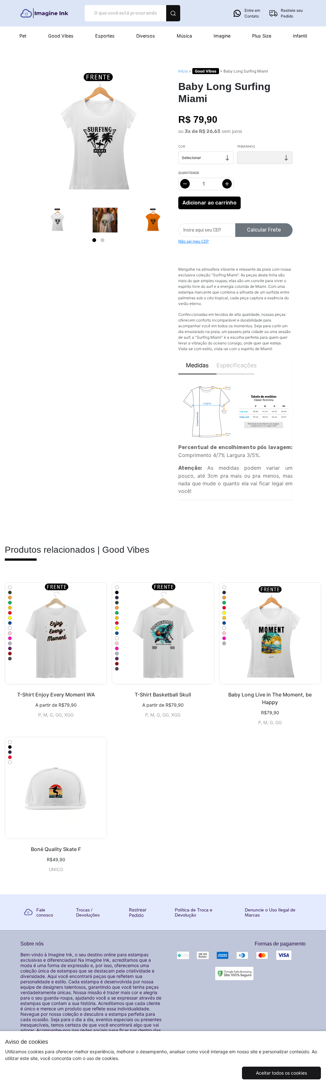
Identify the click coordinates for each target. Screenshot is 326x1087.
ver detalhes (56, 633)
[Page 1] (94, 240)
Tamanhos (246, 146)
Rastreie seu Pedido (292, 13)
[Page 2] (102, 240)
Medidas (197, 365)
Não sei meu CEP (193, 241)
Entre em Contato (252, 13)
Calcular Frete (264, 230)
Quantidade (188, 173)
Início (183, 71)
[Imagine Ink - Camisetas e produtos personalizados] (44, 13)
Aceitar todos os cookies (281, 1073)
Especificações (235, 365)
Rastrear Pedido (137, 912)
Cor (181, 146)
